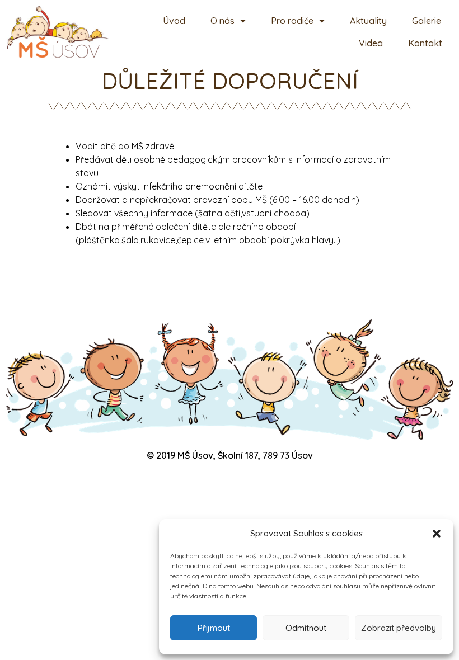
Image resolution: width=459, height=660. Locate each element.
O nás (222, 20)
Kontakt (425, 43)
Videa (371, 43)
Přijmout (214, 628)
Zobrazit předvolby (398, 628)
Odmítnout (305, 628)
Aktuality (368, 20)
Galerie (426, 20)
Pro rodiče (292, 20)
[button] (436, 533)
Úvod (174, 20)
